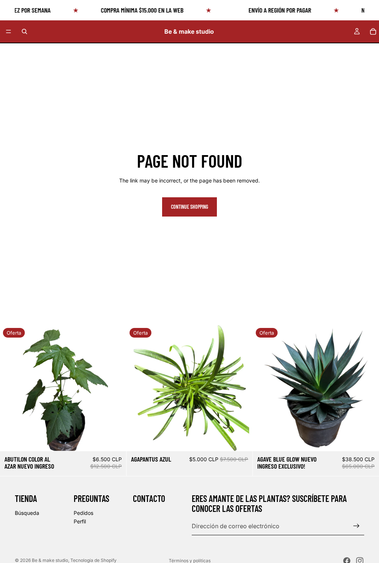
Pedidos (83, 513)
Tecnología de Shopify (93, 560)
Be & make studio (50, 560)
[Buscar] (24, 31)
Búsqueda (27, 513)
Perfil (80, 522)
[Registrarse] (356, 526)
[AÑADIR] (114, 439)
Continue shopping (189, 207)
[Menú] (8, 31)
